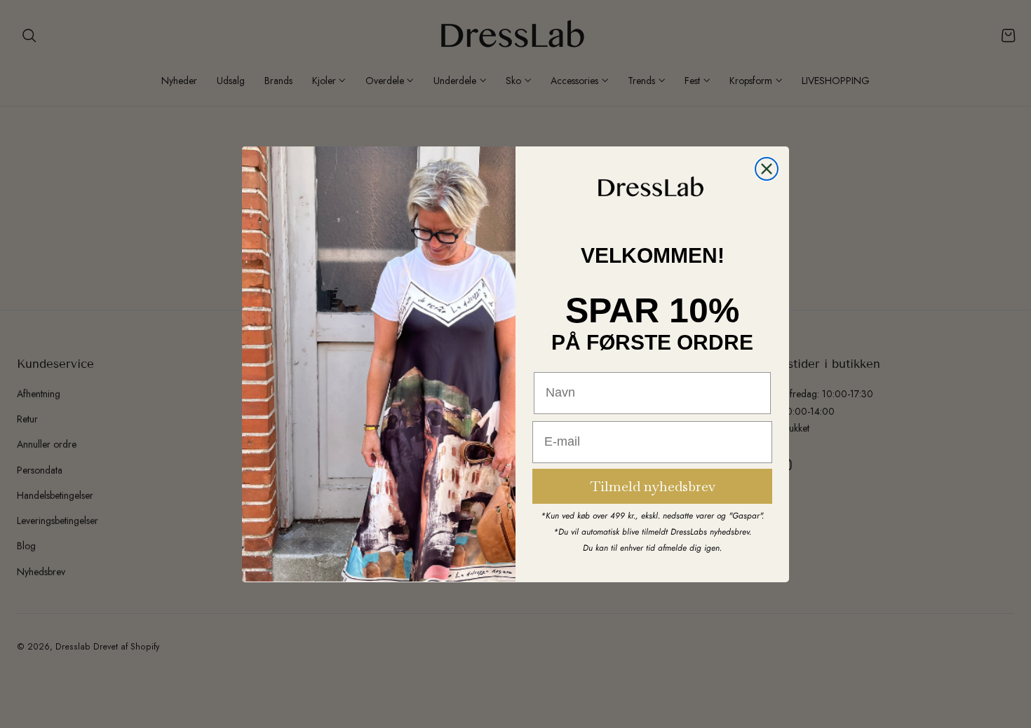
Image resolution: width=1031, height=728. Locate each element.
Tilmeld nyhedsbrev (652, 485)
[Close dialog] (766, 169)
